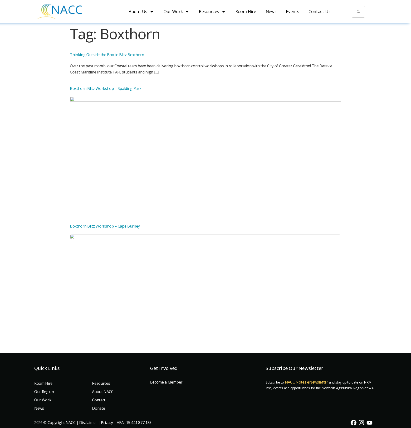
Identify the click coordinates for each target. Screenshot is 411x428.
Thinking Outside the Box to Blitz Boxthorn (107, 54)
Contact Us (319, 11)
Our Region (44, 391)
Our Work (173, 11)
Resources (209, 11)
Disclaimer (88, 422)
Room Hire (245, 11)
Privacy (107, 422)
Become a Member (166, 382)
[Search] (358, 11)
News (271, 11)
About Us (138, 11)
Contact (98, 400)
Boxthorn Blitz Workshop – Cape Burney (105, 226)
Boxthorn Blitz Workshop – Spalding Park (106, 88)
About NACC (102, 391)
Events (292, 11)
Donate (98, 408)
